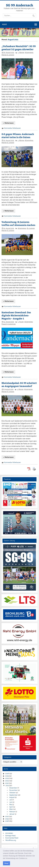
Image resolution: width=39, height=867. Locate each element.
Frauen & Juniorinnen (9, 324)
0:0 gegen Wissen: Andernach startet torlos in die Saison (18, 136)
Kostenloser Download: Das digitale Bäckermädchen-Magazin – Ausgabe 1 (16, 315)
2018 (7, 821)
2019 (7, 819)
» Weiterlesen (8, 123)
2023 (7, 781)
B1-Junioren (31, 228)
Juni (10, 802)
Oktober (12, 793)
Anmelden (9, 833)
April (11, 807)
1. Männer (21, 52)
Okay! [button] (6, 863)
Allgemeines (29, 52)
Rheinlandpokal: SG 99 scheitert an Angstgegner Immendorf (19, 384)
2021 (7, 785)
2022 (7, 783)
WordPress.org (10, 840)
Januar (11, 814)
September (13, 795)
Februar (12, 812)
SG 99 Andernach (19, 5)
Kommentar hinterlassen (12, 128)
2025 (7, 776)
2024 (7, 778)
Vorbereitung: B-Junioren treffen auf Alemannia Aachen (18, 223)
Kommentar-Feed (11, 838)
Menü (4, 24)
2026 (7, 774)
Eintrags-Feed (10, 836)
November (13, 790)
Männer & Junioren (8, 55)
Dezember (13, 788)
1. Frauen (21, 322)
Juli (10, 800)
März (11, 809)
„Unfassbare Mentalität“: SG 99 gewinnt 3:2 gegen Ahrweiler (19, 48)
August (11, 797)
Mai (10, 804)
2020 (7, 816)
